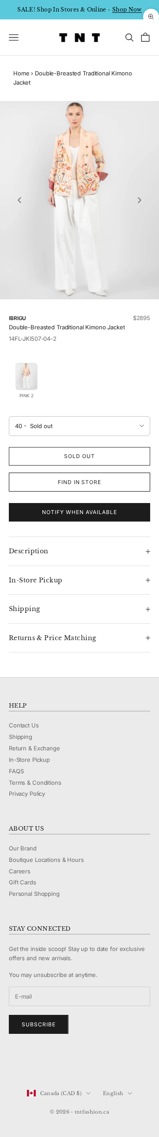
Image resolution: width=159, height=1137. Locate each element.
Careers (19, 871)
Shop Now (127, 9)
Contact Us (24, 725)
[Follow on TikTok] (82, 1063)
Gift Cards (22, 882)
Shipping (20, 736)
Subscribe (39, 1024)
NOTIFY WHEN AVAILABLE (79, 512)
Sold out (79, 456)
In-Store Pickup (29, 759)
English (113, 1093)
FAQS (16, 771)
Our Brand (23, 848)
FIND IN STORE (79, 482)
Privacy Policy (27, 793)
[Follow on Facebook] (13, 1063)
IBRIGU (17, 318)
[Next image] (139, 200)
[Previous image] (19, 200)
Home (21, 73)
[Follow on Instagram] (36, 1063)
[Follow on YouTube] (59, 1063)
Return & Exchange (34, 748)
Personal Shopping (34, 893)
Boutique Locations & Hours (46, 859)
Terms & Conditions (35, 782)
